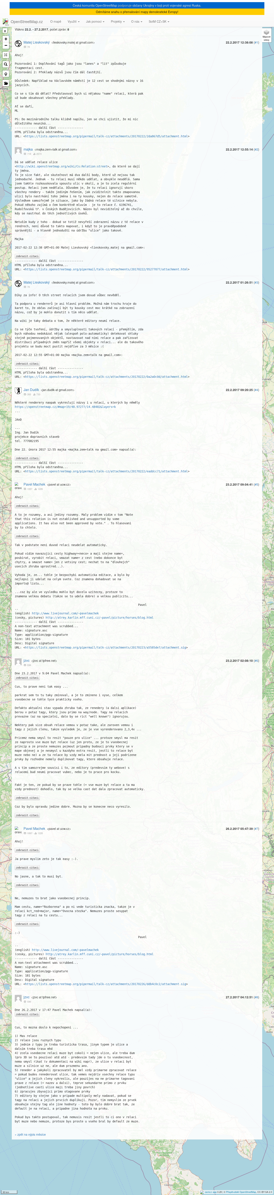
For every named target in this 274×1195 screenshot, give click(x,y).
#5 (256, 484)
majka (28, 149)
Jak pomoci (94, 21)
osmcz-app (211, 1192)
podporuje (125, 5)
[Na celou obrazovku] (6, 55)
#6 (256, 660)
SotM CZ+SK (158, 21)
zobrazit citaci (27, 256)
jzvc (27, 660)
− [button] (5, 45)
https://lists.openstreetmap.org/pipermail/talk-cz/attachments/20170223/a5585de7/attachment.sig (105, 647)
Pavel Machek (34, 484)
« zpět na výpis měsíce (30, 1134)
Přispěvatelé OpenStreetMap (241, 1192)
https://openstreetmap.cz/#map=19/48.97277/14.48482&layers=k (65, 407)
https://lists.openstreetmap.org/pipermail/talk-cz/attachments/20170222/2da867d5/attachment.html (106, 136)
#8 (256, 997)
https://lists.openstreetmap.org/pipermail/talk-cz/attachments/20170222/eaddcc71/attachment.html (106, 471)
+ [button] (5, 39)
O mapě (55, 21)
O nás (135, 21)
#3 (256, 282)
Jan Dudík (31, 389)
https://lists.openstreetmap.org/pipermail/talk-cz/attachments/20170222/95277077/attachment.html (106, 269)
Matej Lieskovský (37, 42)
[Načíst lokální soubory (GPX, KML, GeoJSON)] (6, 83)
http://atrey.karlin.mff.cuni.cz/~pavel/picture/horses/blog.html (99, 617)
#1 (256, 42)
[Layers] (266, 35)
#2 (256, 149)
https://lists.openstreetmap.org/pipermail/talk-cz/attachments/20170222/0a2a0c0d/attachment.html (106, 376)
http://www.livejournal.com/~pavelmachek (65, 613)
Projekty (117, 21)
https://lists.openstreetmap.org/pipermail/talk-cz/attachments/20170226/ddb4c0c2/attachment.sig (105, 984)
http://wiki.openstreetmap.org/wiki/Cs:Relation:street (61, 166)
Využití (72, 21)
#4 (256, 390)
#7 (256, 828)
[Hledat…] (6, 64)
